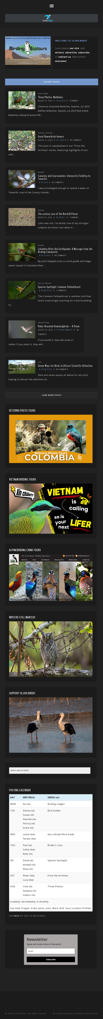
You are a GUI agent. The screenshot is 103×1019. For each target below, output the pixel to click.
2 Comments (61, 290)
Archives (49, 133)
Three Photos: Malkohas (50, 97)
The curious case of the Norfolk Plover (58, 214)
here (16, 915)
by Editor (61, 101)
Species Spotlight (45, 283)
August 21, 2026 (45, 217)
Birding (41, 133)
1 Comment (73, 101)
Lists (40, 362)
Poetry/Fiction (43, 323)
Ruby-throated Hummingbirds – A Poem (59, 326)
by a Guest (46, 255)
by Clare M (61, 140)
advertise (71, 52)
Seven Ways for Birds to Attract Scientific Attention (65, 366)
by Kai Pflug (46, 290)
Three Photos (43, 94)
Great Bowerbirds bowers (51, 137)
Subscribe (51, 959)
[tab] (51, 81)
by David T (60, 217)
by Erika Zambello (65, 330)
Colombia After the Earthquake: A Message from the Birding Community (65, 250)
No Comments (76, 140)
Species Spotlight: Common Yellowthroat (59, 287)
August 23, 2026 (45, 101)
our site (74, 48)
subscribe (84, 52)
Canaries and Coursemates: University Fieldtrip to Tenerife (64, 177)
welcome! (61, 61)
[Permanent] (21, 108)
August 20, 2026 (45, 330)
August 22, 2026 (45, 140)
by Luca (44, 182)
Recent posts (51, 82)
